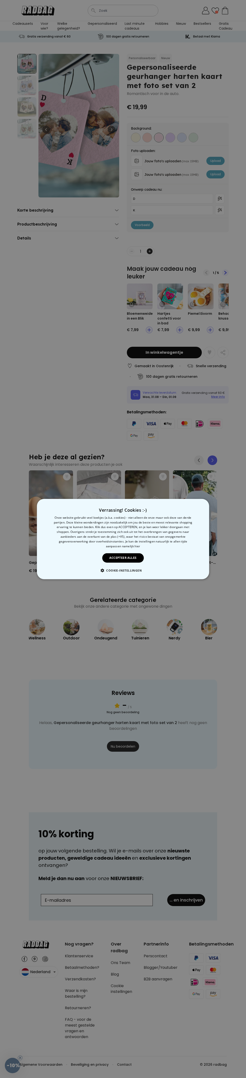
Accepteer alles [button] (122, 558)
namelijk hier (131, 546)
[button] (123, 570)
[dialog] (123, 539)
